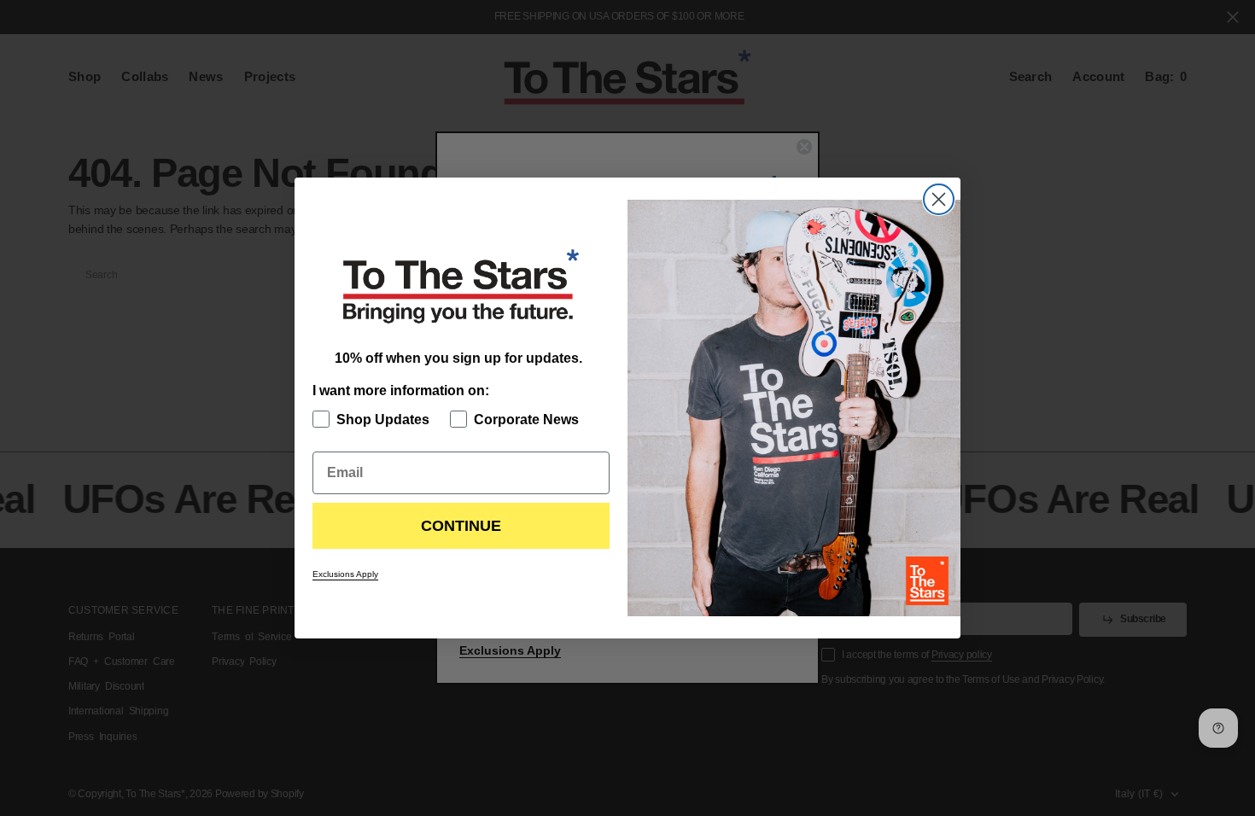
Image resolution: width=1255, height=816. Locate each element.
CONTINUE (461, 525)
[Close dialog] (939, 199)
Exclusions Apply (345, 574)
